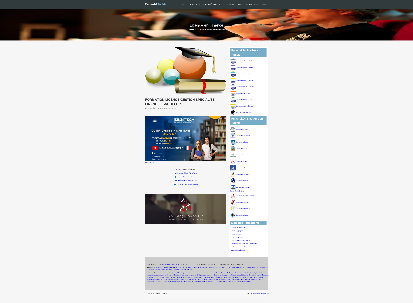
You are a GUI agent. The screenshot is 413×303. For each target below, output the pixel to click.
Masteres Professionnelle (238, 247)
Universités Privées (211, 4)
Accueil (183, 4)
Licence (170, 267)
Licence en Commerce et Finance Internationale (192, 267)
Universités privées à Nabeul (244, 80)
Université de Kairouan (243, 208)
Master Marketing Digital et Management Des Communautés (184, 277)
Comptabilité (167, 273)
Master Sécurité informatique (165, 279)
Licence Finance (251, 267)
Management (158, 267)
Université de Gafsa (242, 181)
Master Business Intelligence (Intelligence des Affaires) (240, 277)
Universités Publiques (232, 4)
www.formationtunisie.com (243, 281)
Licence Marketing (263, 267)
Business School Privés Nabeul (187, 184)
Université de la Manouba (243, 168)
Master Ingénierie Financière (258, 273)
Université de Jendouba (243, 202)
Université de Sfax (241, 148)
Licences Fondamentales (238, 227)
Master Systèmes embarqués (212, 279)
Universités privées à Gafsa (244, 99)
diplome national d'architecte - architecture (244, 243)
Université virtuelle (242, 161)
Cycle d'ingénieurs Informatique (240, 240)
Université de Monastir (243, 174)
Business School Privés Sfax (187, 180)
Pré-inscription (251, 4)
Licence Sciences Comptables (235, 267)
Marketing (180, 273)
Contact (264, 4)
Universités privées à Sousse (244, 67)
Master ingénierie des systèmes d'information (189, 279)
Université (155, 4)
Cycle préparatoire (236, 234)
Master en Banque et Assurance (213, 277)
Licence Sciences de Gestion (216, 267)
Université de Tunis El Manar (245, 196)
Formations (195, 4)
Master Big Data (161, 281)
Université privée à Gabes (243, 93)
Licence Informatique (186, 269)
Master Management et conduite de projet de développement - (188, 275)
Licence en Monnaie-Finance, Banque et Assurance (163, 269)
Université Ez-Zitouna (242, 155)
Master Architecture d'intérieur (204, 281)
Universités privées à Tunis (244, 61)
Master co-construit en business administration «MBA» (202, 273)
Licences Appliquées (237, 231)
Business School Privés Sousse (187, 177)
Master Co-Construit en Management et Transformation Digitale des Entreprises (231, 275)
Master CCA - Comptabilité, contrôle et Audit (234, 273)
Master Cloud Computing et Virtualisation (180, 281)
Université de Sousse (242, 142)
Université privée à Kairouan (244, 106)
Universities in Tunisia (238, 250)
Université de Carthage (243, 135)
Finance (174, 273)
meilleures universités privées (171, 264)
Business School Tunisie (243, 112)
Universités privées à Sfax (244, 74)
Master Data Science (228, 279)
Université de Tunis (242, 129)
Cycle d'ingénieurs (236, 237)
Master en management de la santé (157, 275)
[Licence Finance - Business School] (185, 71)
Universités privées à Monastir (245, 87)
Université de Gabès (242, 215)
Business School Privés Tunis (187, 173)
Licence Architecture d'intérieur (224, 281)
